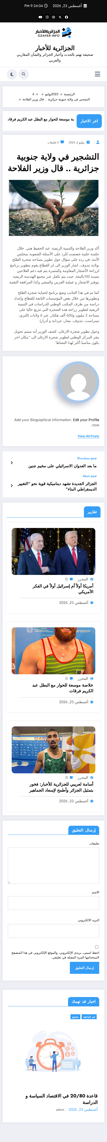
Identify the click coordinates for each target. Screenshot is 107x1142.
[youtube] (40, 17)
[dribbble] (53, 17)
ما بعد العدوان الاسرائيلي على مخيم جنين (62, 466)
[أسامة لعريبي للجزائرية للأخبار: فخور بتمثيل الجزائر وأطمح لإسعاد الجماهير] (53, 749)
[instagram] (47, 17)
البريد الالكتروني (88, 920)
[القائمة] (97, 74)
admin (76, 1103)
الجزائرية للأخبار (55, 48)
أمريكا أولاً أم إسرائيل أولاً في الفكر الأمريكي (63, 589)
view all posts (88, 436)
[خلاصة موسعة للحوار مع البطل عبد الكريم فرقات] (53, 650)
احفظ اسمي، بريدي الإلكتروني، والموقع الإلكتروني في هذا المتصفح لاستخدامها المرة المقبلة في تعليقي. (55, 955)
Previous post (87, 458)
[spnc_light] (12, 74)
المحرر (83, 579)
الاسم (95, 892)
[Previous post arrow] (11, 463)
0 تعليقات (53, 142)
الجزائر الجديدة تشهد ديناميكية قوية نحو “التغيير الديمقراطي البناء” (57, 486)
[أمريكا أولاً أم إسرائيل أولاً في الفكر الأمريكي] (53, 551)
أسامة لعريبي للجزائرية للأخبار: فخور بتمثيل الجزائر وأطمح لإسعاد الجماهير (61, 787)
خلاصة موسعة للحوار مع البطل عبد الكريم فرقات (53, 119)
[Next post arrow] (11, 486)
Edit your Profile (86, 420)
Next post (90, 476)
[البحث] (23, 74)
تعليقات (94, 843)
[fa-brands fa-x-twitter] (60, 17)
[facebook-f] (66, 17)
